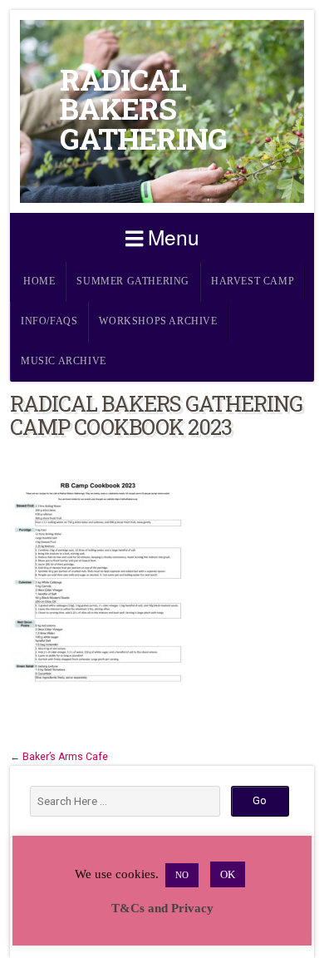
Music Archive (63, 361)
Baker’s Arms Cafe (65, 757)
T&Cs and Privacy (162, 908)
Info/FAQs (49, 321)
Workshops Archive (158, 321)
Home (39, 281)
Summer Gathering (132, 281)
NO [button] (182, 875)
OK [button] (227, 874)
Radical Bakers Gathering (143, 109)
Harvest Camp (252, 281)
